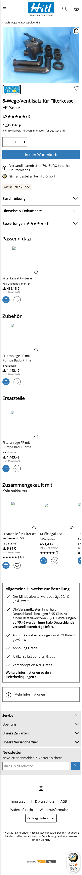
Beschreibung (13, 198)
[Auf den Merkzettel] (77, 88)
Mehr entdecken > (15, 490)
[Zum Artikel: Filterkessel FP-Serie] (21, 260)
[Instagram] (41, 789)
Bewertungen (25, 223)
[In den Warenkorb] (6, 299)
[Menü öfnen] (6, 9)
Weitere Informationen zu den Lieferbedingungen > (28, 674)
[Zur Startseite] (41, 9)
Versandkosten (36, 130)
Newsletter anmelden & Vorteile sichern (32, 758)
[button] (76, 30)
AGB (64, 801)
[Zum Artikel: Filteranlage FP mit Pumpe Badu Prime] (21, 337)
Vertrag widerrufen (41, 818)
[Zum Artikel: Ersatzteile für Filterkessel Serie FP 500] (20, 515)
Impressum (19, 801)
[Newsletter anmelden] (75, 766)
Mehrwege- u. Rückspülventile (22, 22)
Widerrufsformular (54, 810)
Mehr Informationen (30, 694)
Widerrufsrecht (21, 810)
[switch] (73, 869)
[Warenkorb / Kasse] (76, 9)
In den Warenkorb (41, 154)
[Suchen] (65, 9)
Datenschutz (44, 801)
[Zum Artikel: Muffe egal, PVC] (58, 515)
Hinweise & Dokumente (22, 210)
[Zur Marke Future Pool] (11, 90)
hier (47, 839)
